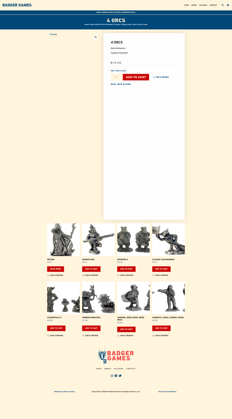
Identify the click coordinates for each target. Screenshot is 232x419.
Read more (55, 269)
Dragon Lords (126, 24)
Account (203, 5)
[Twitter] (120, 375)
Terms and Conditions (167, 391)
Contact (213, 5)
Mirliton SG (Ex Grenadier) (104, 24)
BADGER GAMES (17, 5)
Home (87, 24)
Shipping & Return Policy (64, 391)
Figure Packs (137, 24)
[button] (222, 5)
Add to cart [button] (91, 269)
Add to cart (136, 77)
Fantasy (117, 24)
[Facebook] (116, 375)
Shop (186, 5)
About (194, 5)
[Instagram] (112, 375)
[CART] (228, 5)
